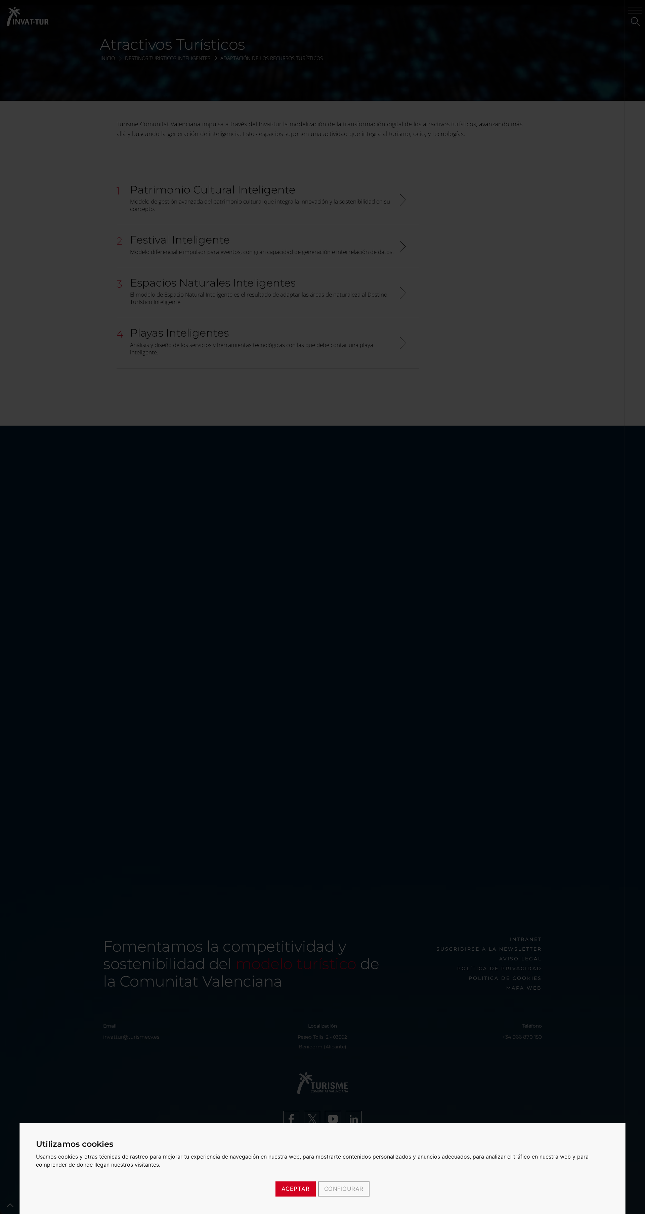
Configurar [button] (343, 1188)
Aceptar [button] (296, 1188)
